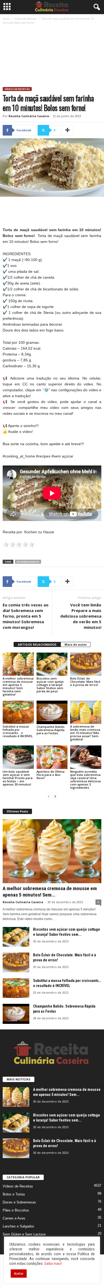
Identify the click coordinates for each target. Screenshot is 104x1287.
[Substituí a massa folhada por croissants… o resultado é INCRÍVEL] (18, 712)
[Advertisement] (52, 56)
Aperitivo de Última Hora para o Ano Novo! (51, 774)
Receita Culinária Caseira (29, 116)
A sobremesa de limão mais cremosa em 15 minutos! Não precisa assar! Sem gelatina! (85, 732)
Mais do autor (76, 644)
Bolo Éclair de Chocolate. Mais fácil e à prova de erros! (85, 681)
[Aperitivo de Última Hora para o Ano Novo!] (52, 757)
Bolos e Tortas (14, 1194)
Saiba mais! (53, 1263)
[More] (68, 130)
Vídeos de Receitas (25, 19)
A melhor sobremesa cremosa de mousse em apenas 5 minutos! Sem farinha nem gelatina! (18, 686)
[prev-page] (48, 796)
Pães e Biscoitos (16, 1210)
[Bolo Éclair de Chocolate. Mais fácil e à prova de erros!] (85, 664)
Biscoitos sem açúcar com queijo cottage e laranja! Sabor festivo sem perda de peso (50, 684)
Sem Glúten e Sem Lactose (24, 1234)
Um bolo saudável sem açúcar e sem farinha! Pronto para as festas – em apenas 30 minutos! (18, 777)
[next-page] (55, 796)
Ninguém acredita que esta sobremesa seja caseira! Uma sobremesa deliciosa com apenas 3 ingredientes (85, 779)
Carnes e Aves (14, 1218)
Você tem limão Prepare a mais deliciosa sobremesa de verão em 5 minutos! (80, 616)
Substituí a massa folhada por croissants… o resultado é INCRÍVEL (18, 731)
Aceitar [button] (18, 1274)
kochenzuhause (28, 561)
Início (6, 19)
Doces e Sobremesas (19, 1202)
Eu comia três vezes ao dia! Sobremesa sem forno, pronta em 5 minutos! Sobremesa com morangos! (26, 616)
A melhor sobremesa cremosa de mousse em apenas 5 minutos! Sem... (50, 891)
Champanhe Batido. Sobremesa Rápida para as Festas (51, 730)
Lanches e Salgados (18, 1226)
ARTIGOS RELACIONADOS (37, 644)
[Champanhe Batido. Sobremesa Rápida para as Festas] (52, 712)
